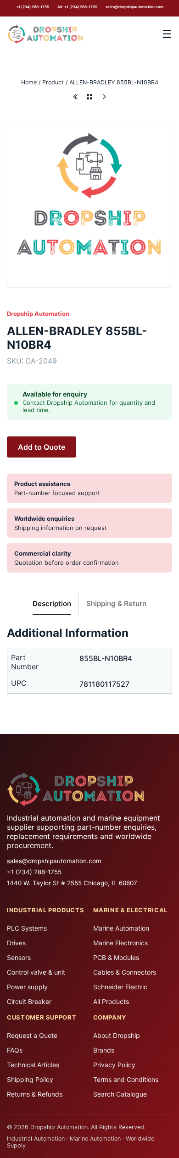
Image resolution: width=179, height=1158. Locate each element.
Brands (103, 1050)
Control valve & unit (36, 972)
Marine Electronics (120, 943)
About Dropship (116, 1035)
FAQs (14, 1050)
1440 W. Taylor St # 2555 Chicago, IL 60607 (72, 883)
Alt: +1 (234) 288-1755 (77, 7)
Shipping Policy (30, 1079)
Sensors (19, 957)
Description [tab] (52, 603)
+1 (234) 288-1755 (32, 7)
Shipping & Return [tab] (116, 603)
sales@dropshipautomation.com (134, 7)
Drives (16, 943)
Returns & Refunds (34, 1094)
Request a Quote (32, 1035)
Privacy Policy (114, 1065)
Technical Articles (33, 1065)
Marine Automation (121, 928)
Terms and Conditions (125, 1079)
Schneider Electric (120, 987)
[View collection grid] (89, 96)
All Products (111, 1001)
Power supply (27, 987)
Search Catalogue (120, 1094)
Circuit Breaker (29, 1001)
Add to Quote (41, 447)
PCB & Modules (116, 957)
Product (53, 82)
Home (29, 82)
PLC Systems (27, 928)
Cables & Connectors (124, 972)
